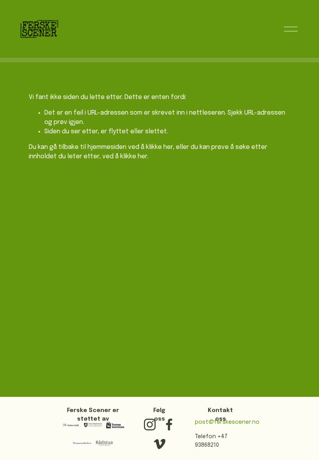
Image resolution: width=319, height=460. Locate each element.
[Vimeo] (159, 444)
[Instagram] (150, 424)
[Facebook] (169, 424)
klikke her (159, 147)
